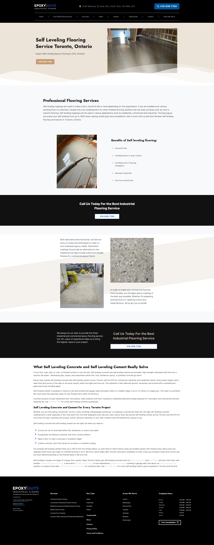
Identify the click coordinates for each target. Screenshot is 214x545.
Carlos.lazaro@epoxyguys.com (20, 501)
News (101, 17)
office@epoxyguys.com (19, 505)
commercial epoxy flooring (51, 463)
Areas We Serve (169, 17)
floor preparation (138, 460)
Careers (116, 17)
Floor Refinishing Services (62, 17)
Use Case (85, 17)
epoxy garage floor (168, 463)
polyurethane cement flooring (72, 466)
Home (41, 17)
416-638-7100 (55, 402)
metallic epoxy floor (83, 463)
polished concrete (118, 463)
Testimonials (133, 17)
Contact (150, 17)
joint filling (153, 460)
